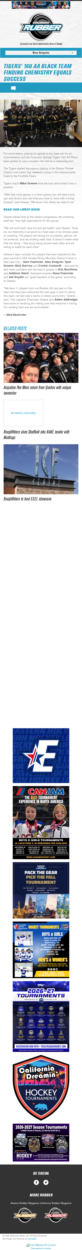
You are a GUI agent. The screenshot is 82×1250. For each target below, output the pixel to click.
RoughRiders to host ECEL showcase (27, 499)
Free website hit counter (41, 1248)
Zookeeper (32, 1239)
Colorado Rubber (41, 27)
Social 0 (36, 1182)
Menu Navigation (41, 52)
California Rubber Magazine (55, 1203)
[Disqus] (41, 567)
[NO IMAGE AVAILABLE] (23, 425)
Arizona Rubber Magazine (25, 1203)
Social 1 (46, 1182)
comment (13, 88)
